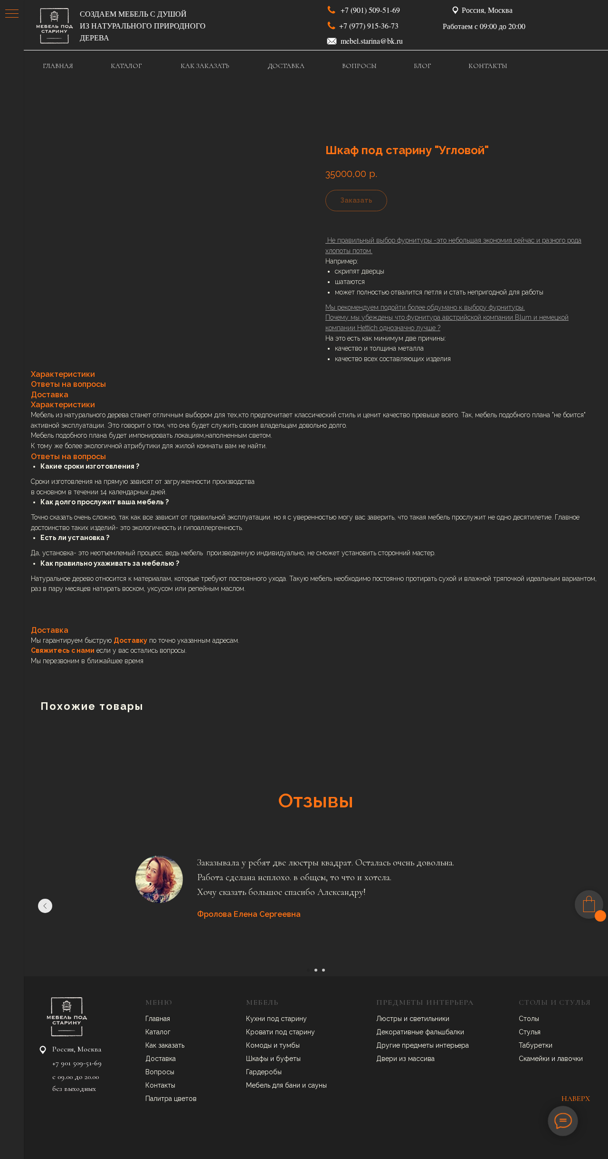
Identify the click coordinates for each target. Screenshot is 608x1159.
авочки (572, 1058)
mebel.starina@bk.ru (372, 41)
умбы (291, 1045)
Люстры (390, 1018)
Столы (529, 1018)
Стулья (530, 1032)
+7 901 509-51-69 (77, 1063)
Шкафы (258, 1058)
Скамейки (535, 1058)
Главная (157, 1018)
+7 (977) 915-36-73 (369, 25)
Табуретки (535, 1045)
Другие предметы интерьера (422, 1045)
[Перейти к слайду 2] (315, 970)
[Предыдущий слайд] (45, 906)
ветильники (431, 1018)
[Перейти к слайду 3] (323, 970)
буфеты (288, 1058)
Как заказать (164, 1045)
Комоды (260, 1045)
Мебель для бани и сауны (286, 1085)
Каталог (158, 1032)
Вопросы (159, 1072)
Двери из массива (405, 1058)
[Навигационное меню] (12, 14)
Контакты (160, 1085)
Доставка (160, 1058)
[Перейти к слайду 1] (308, 970)
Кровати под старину (280, 1032)
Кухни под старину (276, 1018)
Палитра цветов (171, 1098)
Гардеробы (264, 1072)
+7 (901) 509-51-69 (370, 10)
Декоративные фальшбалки (420, 1032)
